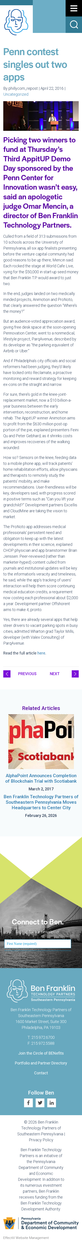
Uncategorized (15, 94)
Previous (27, 673)
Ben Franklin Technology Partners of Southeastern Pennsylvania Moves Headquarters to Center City (41, 802)
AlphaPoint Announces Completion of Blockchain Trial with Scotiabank (41, 778)
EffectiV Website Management (26, 1238)
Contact (41, 1073)
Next (55, 673)
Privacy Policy (41, 1140)
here (41, 653)
